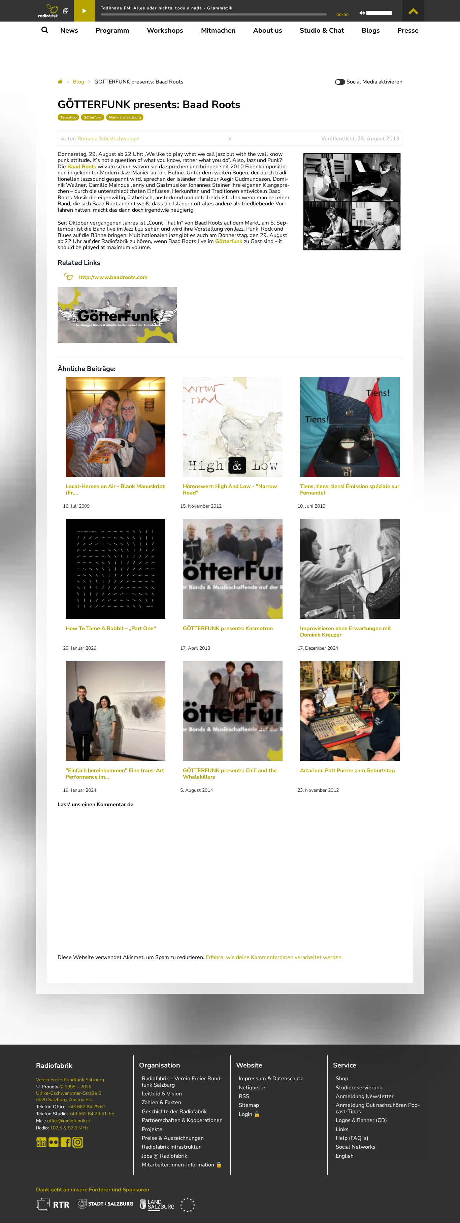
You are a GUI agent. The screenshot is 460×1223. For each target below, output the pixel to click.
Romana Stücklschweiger (108, 138)
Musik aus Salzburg (125, 117)
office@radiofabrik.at (68, 1121)
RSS (244, 1096)
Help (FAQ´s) (352, 1138)
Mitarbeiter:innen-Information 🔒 (182, 1164)
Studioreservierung (359, 1087)
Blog (78, 82)
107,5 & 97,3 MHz (69, 1128)
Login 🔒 (249, 1114)
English (345, 1156)
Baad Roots (81, 166)
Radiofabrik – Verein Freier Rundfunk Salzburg (182, 1081)
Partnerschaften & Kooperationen (182, 1120)
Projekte (152, 1129)
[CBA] (41, 1142)
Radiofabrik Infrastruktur (171, 1147)
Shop (342, 1078)
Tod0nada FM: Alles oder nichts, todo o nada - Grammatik (166, 8)
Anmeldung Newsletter (365, 1096)
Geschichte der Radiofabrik (174, 1111)
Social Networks (355, 1147)
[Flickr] (53, 1142)
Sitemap (249, 1105)
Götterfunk (93, 117)
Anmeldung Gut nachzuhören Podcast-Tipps (378, 1108)
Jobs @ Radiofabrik (164, 1156)
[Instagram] (77, 1142)
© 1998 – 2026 (75, 1087)
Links (342, 1129)
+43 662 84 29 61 (86, 1107)
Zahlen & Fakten (161, 1102)
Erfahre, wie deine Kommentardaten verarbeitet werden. (274, 957)
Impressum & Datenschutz (271, 1078)
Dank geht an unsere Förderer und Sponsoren (92, 1189)
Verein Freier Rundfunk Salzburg (70, 1080)
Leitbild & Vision (162, 1093)
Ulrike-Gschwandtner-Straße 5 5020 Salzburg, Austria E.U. (68, 1096)
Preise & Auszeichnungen (173, 1138)
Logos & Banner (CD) (361, 1120)
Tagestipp (68, 117)
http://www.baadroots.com (113, 277)
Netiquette (252, 1087)
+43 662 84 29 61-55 (91, 1114)
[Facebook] (65, 1142)
